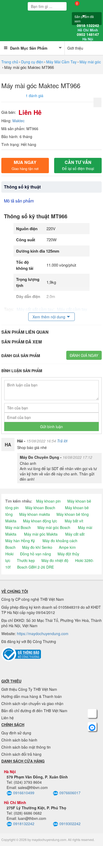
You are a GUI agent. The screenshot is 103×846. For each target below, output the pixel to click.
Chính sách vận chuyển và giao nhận (32, 703)
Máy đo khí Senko (37, 547)
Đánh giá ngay (84, 355)
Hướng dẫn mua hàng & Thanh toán (31, 696)
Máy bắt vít (74, 520)
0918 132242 (88, 27)
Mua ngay (25, 165)
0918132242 (23, 823)
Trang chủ (9, 61)
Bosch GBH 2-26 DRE (35, 567)
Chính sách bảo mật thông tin (26, 747)
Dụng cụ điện (32, 61)
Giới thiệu (75, 48)
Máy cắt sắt (75, 534)
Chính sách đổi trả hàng (21, 754)
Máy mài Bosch (18, 527)
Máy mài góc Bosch (54, 527)
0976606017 (70, 792)
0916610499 (23, 792)
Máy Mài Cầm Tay (61, 61)
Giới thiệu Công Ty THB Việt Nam (29, 689)
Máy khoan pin (48, 501)
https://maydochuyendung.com (42, 633)
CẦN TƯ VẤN (78, 165)
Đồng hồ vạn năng (35, 553)
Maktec (18, 120)
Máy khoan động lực (40, 520)
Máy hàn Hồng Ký (20, 540)
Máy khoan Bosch (40, 507)
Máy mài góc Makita (41, 534)
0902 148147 (88, 36)
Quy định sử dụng (16, 732)
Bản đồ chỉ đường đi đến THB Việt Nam (34, 710)
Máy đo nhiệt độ (54, 560)
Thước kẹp (26, 560)
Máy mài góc (90, 61)
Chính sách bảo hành (19, 740)
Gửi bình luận (51, 426)
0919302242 (70, 823)
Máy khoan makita (34, 514)
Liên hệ (7, 717)
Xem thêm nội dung (48, 316)
